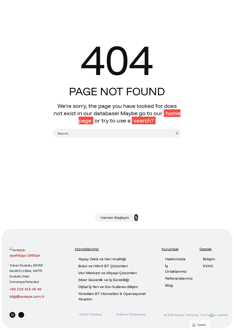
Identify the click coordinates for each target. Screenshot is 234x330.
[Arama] (177, 133)
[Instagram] (12, 315)
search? (144, 120)
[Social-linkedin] (21, 315)
